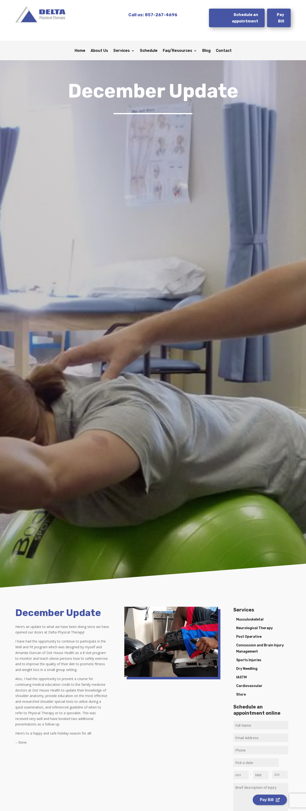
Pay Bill (280, 17)
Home (80, 51)
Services (121, 51)
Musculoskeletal (249, 619)
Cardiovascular (249, 686)
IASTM (241, 677)
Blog (206, 51)
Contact (224, 51)
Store (241, 694)
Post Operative (249, 637)
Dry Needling (246, 669)
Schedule (149, 51)
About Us (99, 51)
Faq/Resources (177, 51)
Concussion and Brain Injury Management (260, 648)
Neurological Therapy (254, 628)
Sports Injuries (248, 660)
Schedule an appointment (245, 17)
